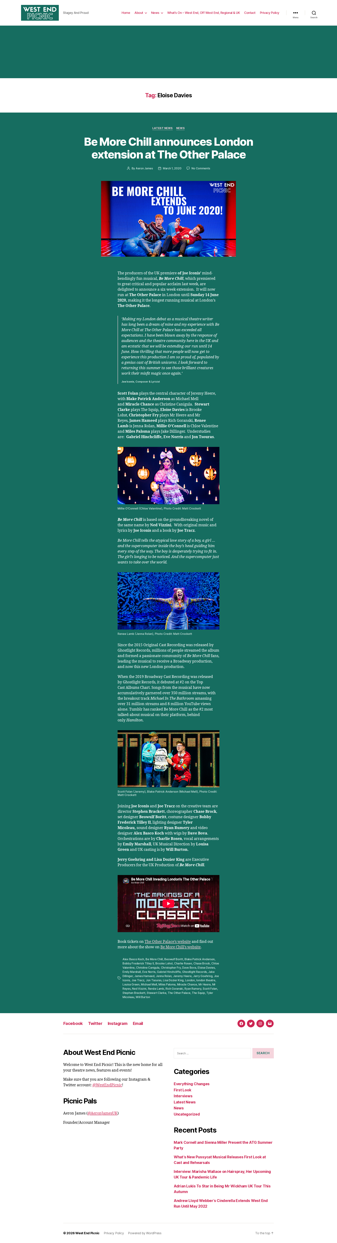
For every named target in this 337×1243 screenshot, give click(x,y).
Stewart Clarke (156, 993)
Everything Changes (192, 1084)
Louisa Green (131, 984)
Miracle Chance (187, 984)
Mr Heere (205, 984)
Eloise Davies (206, 967)
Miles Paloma (167, 984)
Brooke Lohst (164, 963)
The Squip (198, 993)
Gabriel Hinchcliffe (169, 972)
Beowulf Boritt (173, 959)
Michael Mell (149, 984)
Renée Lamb (156, 988)
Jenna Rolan (163, 976)
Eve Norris (149, 972)
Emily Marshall (132, 972)
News (155, 13)
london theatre (205, 980)
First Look (182, 1090)
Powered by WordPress (144, 1233)
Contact (250, 13)
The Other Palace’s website (168, 941)
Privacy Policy (269, 13)
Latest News (162, 128)
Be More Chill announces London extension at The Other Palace (168, 148)
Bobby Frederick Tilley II (138, 963)
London (190, 980)
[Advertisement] (168, 51)
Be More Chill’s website (180, 947)
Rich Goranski (174, 988)
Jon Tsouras (153, 980)
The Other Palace (179, 993)
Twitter (95, 1023)
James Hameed (144, 976)
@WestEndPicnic (107, 1085)
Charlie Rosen (183, 963)
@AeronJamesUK (102, 1113)
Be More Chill (154, 959)
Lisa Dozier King (173, 980)
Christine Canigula (147, 967)
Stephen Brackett (134, 993)
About (138, 13)
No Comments (200, 168)
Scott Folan (210, 988)
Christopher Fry (171, 967)
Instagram (117, 1023)
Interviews (183, 1096)
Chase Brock (201, 963)
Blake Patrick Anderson (199, 959)
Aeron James (144, 168)
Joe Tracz (137, 980)
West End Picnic (87, 1233)
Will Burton (143, 997)
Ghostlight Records (194, 972)
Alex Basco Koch (133, 959)
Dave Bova (189, 967)
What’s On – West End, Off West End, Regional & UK (203, 13)
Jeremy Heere (182, 976)
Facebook (73, 1023)
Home (126, 13)
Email (138, 1023)
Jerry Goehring (202, 976)
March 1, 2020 (172, 168)
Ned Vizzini (139, 988)
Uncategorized (187, 1114)
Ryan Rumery (192, 988)
